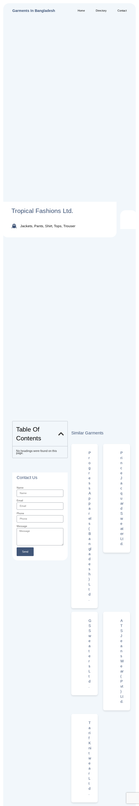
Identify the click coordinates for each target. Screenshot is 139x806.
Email (20, 500)
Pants (38, 226)
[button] (61, 434)
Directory (101, 10)
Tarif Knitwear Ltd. (90, 758)
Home (81, 10)
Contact (122, 10)
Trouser (69, 226)
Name (20, 487)
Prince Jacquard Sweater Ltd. (122, 498)
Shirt (48, 226)
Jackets (26, 226)
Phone (20, 513)
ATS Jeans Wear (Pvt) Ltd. (122, 661)
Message (22, 526)
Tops (58, 226)
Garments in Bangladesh (33, 11)
